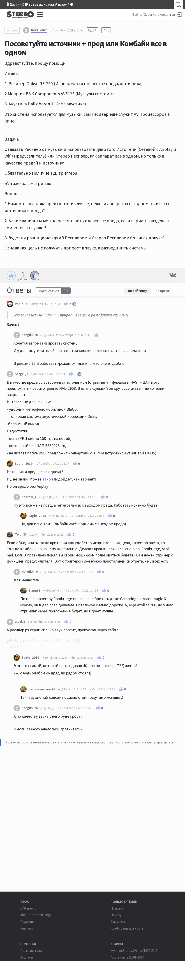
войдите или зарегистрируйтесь (149, 742)
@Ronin (48, 335)
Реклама (26, 928)
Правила (117, 908)
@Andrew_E (59, 515)
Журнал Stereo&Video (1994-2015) (134, 950)
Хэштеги (26, 957)
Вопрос (12, 30)
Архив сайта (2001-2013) (128, 957)
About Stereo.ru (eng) (35, 915)
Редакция (27, 921)
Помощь (117, 915)
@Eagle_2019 (51, 497)
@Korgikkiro (54, 590)
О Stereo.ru (28, 908)
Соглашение (119, 921)
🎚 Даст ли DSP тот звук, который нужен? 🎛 (40, 4)
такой (47, 479)
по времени (164, 291)
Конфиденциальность (127, 928)
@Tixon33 (50, 571)
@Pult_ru (50, 657)
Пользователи (31, 950)
